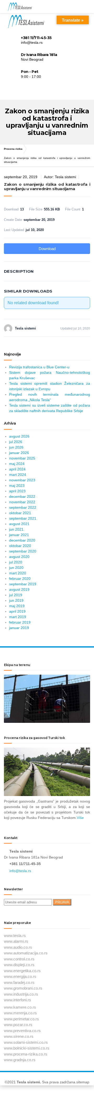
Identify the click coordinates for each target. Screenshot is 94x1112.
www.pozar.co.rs (18, 1024)
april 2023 (17, 491)
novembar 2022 (22, 502)
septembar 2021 (22, 518)
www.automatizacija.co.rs (26, 953)
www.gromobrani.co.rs (23, 988)
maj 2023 (17, 485)
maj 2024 (17, 464)
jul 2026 (15, 442)
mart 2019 (17, 617)
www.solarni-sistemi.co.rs (26, 1042)
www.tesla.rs (15, 935)
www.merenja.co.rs (20, 1013)
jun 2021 (16, 529)
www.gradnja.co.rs (20, 1060)
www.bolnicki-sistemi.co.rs (26, 1048)
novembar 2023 (22, 480)
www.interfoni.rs (17, 1000)
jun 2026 (16, 447)
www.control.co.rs (19, 959)
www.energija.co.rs (20, 976)
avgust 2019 (19, 589)
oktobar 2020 (20, 546)
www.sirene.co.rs (18, 1036)
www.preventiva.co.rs (22, 1030)
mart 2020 (17, 573)
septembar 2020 (22, 551)
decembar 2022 (22, 496)
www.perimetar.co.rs (21, 1019)
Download (47, 248)
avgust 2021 (19, 524)
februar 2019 (20, 622)
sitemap (82, 1082)
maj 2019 (17, 606)
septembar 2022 (22, 507)
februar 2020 (20, 578)
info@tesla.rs (20, 871)
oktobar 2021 (20, 513)
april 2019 (17, 611)
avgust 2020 (19, 557)
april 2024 (17, 469)
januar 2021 (19, 535)
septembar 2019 (22, 584)
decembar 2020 (22, 540)
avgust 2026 (19, 436)
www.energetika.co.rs (22, 970)
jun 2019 (16, 600)
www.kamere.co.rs (20, 1007)
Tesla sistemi (28, 1082)
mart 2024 (17, 475)
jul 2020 (15, 562)
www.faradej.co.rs (19, 982)
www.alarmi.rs (16, 941)
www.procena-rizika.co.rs (25, 1054)
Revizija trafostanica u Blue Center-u (39, 367)
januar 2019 (19, 628)
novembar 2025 (22, 458)
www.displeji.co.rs (19, 964)
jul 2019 (15, 595)
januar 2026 (19, 453)
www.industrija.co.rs (21, 994)
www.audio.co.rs (18, 947)
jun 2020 (16, 568)
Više (80, 818)
